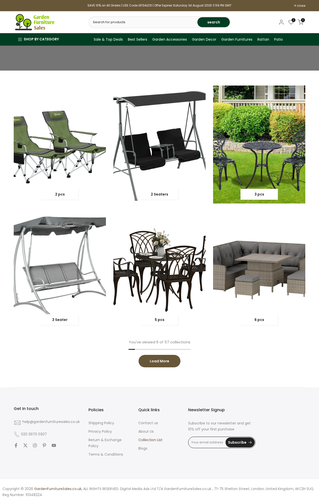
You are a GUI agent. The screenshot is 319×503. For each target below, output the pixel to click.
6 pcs (259, 319)
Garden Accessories (169, 39)
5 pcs (159, 319)
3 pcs (259, 194)
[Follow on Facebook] (16, 445)
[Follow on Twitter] (25, 445)
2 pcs (60, 194)
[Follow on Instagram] (35, 445)
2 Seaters (159, 194)
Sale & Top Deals (108, 39)
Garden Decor (204, 39)
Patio (278, 39)
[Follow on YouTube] (54, 445)
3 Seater (60, 319)
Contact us (148, 422)
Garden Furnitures (236, 39)
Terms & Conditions (105, 454)
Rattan (263, 39)
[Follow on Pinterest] (44, 445)
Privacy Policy (100, 431)
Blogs (142, 448)
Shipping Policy (101, 422)
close (20, 5)
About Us (146, 431)
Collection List (150, 439)
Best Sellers (137, 39)
